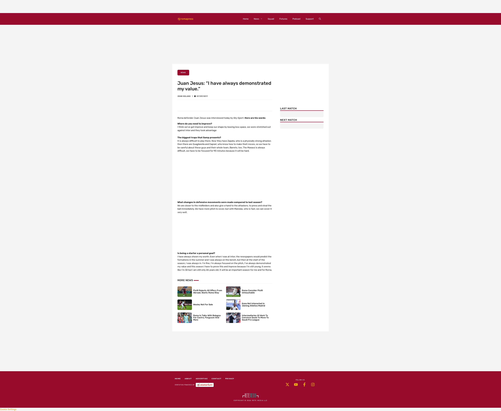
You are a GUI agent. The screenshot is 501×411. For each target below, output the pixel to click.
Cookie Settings (8, 409)
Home (246, 19)
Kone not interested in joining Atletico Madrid (253, 304)
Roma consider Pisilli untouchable (252, 291)
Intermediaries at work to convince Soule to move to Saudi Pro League (255, 317)
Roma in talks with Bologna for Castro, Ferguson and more (207, 317)
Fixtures (283, 19)
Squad (271, 19)
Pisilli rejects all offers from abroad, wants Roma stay (207, 291)
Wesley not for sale (203, 304)
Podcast (296, 19)
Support (310, 19)
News (256, 19)
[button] (320, 19)
